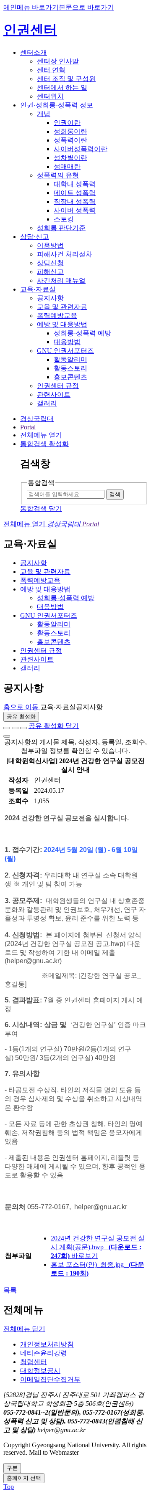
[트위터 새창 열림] (15, 728)
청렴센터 (33, 1361)
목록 (10, 1290)
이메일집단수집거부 (50, 1379)
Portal (28, 427)
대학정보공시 (40, 1370)
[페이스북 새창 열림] (6, 728)
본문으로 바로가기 (86, 7)
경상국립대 (37, 418)
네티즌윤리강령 (43, 1353)
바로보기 (84, 1255)
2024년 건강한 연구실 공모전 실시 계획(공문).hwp (98, 1247)
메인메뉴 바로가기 (31, 7)
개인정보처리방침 (47, 1344)
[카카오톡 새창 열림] (23, 728)
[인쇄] (6, 736)
